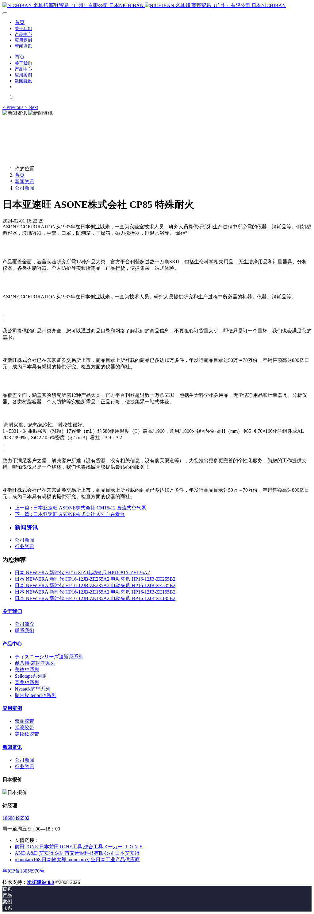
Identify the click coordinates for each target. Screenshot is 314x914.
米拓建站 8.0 (40, 882)
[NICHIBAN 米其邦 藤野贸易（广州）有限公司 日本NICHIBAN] (157, 5)
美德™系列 (27, 669)
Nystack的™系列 (32, 688)
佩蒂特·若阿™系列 (35, 663)
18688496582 (15, 818)
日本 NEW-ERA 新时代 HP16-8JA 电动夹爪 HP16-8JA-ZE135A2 (82, 572)
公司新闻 (24, 188)
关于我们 (12, 611)
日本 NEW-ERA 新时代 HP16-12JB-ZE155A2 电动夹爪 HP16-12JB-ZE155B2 (95, 591)
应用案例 (12, 708)
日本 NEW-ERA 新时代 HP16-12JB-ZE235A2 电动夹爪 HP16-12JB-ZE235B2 (95, 585)
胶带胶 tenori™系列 (35, 695)
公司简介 (24, 624)
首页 (20, 22)
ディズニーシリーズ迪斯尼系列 (49, 656)
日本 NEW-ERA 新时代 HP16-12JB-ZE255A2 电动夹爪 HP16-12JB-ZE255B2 (95, 579)
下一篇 (70, 514)
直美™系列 (27, 682)
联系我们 (24, 630)
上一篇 (80, 507)
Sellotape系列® (30, 676)
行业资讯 (24, 546)
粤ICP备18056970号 (23, 870)
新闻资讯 (24, 181)
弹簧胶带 (24, 727)
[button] (13, 107)
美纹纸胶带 (27, 734)
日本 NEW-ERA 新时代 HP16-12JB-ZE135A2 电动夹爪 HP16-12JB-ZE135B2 (95, 598)
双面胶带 (24, 721)
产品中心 (12, 643)
